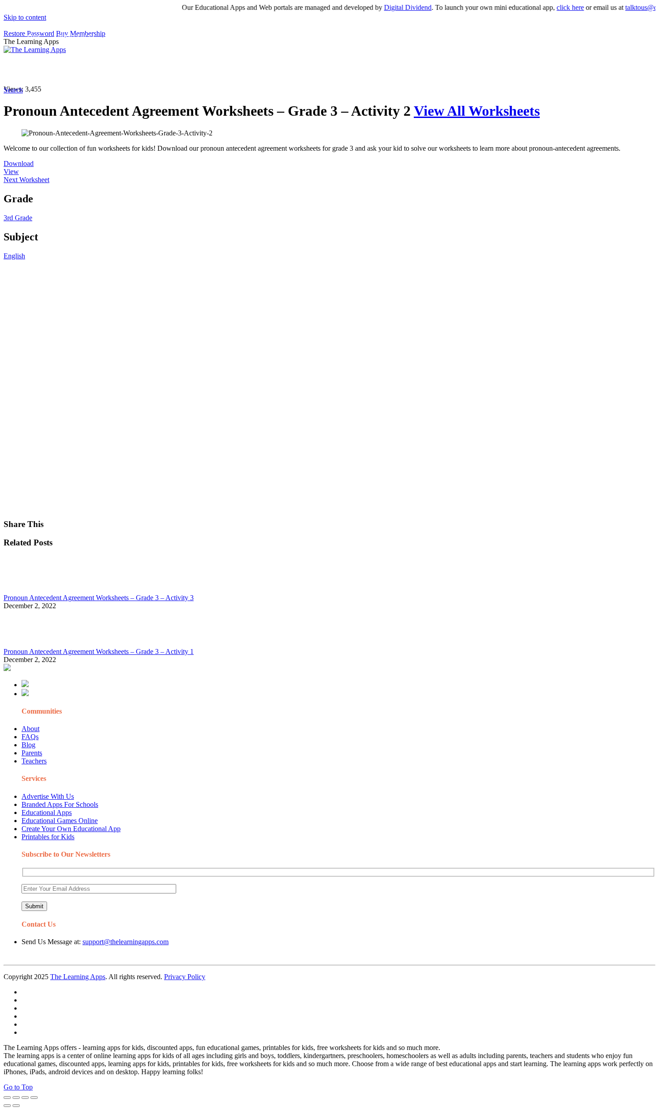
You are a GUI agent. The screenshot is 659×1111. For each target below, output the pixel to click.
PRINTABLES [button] (77, 69)
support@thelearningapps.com (125, 941)
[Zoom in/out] (34, 1097)
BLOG (232, 69)
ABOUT (197, 69)
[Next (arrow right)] (16, 1105)
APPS (33, 69)
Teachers (34, 761)
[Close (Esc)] (7, 1097)
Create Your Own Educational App (71, 828)
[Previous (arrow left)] (7, 1105)
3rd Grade (18, 218)
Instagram (334, 69)
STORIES (164, 69)
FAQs (30, 737)
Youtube (366, 69)
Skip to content (25, 17)
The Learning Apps (77, 976)
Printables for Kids (48, 837)
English (14, 256)
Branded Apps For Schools (60, 804)
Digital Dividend (394, 7)
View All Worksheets (477, 111)
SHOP (266, 69)
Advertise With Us (48, 796)
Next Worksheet (26, 179)
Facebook (425, 69)
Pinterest (301, 69)
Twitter (395, 69)
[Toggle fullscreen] (25, 1097)
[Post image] (28, 589)
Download (19, 163)
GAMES (123, 69)
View (11, 171)
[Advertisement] (273, 323)
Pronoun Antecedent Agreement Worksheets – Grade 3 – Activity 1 (99, 651)
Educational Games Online (60, 820)
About (30, 728)
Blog (28, 745)
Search (454, 69)
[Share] (16, 1097)
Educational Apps (47, 812)
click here (557, 7)
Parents (32, 753)
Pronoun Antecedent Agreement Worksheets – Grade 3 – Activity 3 (99, 597)
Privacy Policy (184, 976)
